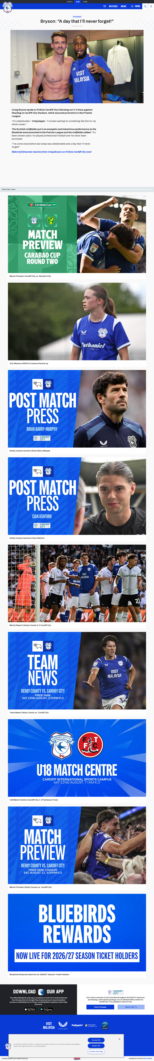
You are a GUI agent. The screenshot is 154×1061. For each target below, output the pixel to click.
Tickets (69, 2)
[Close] (119, 1039)
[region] (66, 1046)
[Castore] (63, 1025)
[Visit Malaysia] (49, 1025)
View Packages (100, 1007)
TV (104, 6)
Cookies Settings (96, 1051)
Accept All (96, 1040)
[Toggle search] (145, 6)
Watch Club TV (131, 1007)
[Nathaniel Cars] (77, 1025)
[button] (8, 1046)
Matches (113, 6)
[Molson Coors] (91, 1025)
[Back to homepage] (7, 7)
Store (85, 2)
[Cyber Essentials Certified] (105, 1025)
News (123, 6)
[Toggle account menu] (151, 6)
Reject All (96, 1046)
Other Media (147, 1058)
